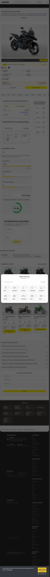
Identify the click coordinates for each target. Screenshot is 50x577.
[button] (42, 574)
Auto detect (43, 282)
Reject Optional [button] (42, 571)
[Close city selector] (46, 276)
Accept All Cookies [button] (42, 568)
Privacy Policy (9, 569)
